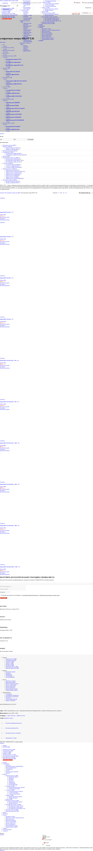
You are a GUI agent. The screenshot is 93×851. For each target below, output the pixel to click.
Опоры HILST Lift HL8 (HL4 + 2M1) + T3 (9, 484)
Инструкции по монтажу (12, 696)
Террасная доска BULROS (27, 24)
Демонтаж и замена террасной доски (51, 30)
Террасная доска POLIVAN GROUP (27, 27)
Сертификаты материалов (12, 695)
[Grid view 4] (75, 193)
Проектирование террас (48, 38)
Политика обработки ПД (12, 728)
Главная (2, 192)
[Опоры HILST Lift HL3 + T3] (22, 274)
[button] (2, 218)
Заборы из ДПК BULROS (12, 149)
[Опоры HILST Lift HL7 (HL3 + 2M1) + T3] (22, 439)
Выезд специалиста (47, 35)
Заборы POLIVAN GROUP (51, 9)
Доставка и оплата (46, 28)
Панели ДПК (6, 156)
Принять (2, 850)
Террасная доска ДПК (11, 659)
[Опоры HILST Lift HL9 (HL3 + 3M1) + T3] (22, 522)
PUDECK (11, 779)
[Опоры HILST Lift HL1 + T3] (7, 196)
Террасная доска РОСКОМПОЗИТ (27, 41)
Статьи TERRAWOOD (11, 699)
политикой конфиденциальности (30, 595)
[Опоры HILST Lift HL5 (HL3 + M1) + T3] (22, 357)
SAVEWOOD (9, 675)
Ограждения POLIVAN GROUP (17, 787)
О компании (9, 694)
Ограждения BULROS (50, 1)
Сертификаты (9, 769)
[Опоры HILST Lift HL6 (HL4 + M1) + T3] (22, 398)
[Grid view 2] (70, 193)
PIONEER (11, 778)
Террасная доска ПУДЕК (12, 177)
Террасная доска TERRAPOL (27, 33)
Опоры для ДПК (10, 665)
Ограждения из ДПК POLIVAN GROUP (16, 155)
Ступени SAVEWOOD (50, 6)
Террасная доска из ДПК (9, 168)
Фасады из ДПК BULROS (27, 50)
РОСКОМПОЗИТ (10, 677)
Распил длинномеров (47, 34)
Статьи (7, 770)
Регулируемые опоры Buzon (52, 19)
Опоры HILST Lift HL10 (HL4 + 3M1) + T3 (10, 566)
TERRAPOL (9, 674)
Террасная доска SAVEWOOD (27, 30)
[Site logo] (8, 11)
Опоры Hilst (3, 214)
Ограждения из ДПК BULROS (13, 153)
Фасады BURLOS (49, 15)
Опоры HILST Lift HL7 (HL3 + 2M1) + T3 (9, 443)
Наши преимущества (11, 767)
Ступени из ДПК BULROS (27, 16)
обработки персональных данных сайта (49, 595)
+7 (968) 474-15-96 (20, 715)
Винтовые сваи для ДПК (48, 22)
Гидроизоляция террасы (48, 39)
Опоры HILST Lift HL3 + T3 (6, 278)
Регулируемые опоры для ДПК (49, 17)
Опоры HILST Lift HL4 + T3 (6, 319)
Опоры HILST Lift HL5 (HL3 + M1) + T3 (9, 360)
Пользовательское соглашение (13, 733)
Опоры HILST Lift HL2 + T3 (6, 236)
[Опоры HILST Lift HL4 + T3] (22, 315)
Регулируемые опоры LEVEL (52, 18)
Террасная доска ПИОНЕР (27, 35)
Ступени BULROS (49, 5)
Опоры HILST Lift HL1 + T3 (6, 212)
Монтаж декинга (46, 31)
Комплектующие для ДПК (48, 23)
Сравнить (5, 830)
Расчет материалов (46, 36)
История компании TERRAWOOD (14, 766)
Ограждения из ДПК (8, 152)
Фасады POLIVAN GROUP (25, 47)
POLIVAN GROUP (10, 672)
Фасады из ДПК (10, 664)
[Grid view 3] (73, 193)
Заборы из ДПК (46, 7)
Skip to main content (13, 0)
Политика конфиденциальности (14, 723)
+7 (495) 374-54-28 (10, 715)
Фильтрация (30, 139)
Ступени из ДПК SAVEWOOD (27, 18)
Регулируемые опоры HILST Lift (53, 20)
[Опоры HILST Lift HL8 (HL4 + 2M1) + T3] (22, 480)
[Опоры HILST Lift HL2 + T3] (7, 221)
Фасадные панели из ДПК (9, 180)
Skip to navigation (4, 0)
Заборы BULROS (49, 10)
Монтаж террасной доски (12, 683)
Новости (8, 773)
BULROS (8, 673)
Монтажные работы (47, 32)
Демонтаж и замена (10, 681)
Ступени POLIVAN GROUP (52, 3)
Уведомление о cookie (11, 738)
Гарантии (8, 698)
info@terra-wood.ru (8, 718)
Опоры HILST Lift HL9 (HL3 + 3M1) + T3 (9, 525)
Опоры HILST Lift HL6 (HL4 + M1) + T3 (9, 401)
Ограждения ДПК (10, 786)
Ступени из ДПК (46, 2)
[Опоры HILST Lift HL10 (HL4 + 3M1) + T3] (22, 563)
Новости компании (10, 700)
